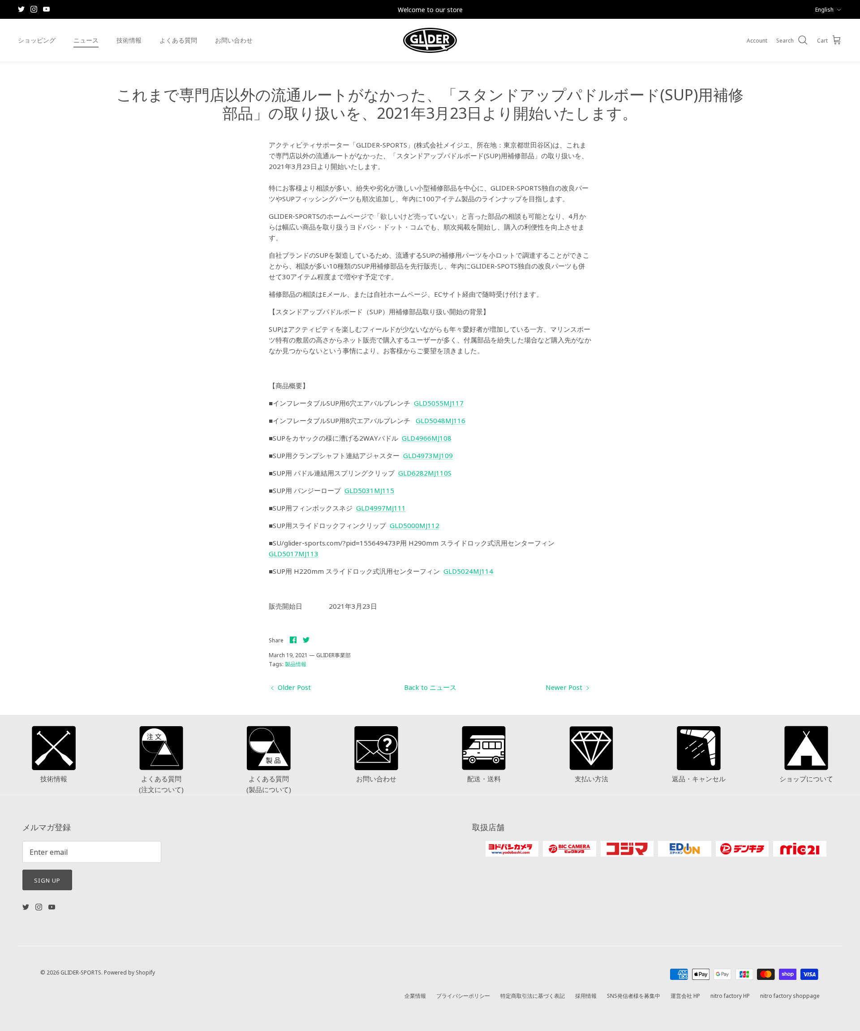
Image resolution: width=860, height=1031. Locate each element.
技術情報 (129, 39)
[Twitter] (21, 9)
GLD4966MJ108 (427, 437)
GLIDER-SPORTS (80, 972)
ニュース (86, 39)
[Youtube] (46, 9)
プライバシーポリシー (463, 995)
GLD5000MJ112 (414, 525)
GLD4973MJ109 (428, 455)
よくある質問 (178, 39)
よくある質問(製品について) (268, 784)
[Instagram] (33, 9)
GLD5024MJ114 (468, 571)
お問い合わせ (234, 39)
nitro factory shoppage (790, 995)
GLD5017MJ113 (293, 553)
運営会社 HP (685, 995)
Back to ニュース (430, 687)
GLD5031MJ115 (369, 490)
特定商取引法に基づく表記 (532, 995)
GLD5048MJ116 (440, 420)
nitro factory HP (730, 995)
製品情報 (295, 663)
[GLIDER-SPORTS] (430, 40)
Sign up (47, 880)
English (824, 9)
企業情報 (415, 995)
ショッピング (37, 39)
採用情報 (586, 995)
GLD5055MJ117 (439, 402)
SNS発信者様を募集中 (633, 995)
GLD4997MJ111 (381, 507)
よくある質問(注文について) (161, 784)
